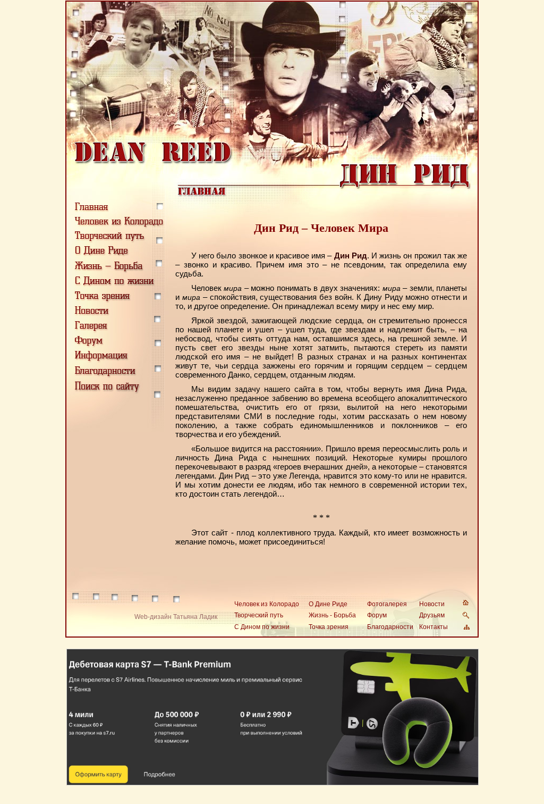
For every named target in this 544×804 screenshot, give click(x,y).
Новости (432, 604)
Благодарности (390, 627)
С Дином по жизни (262, 627)
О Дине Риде (328, 604)
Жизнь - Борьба (332, 615)
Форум (377, 615)
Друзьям (432, 615)
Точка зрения (328, 627)
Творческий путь (258, 615)
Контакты (433, 627)
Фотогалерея (387, 604)
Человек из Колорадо (266, 604)
